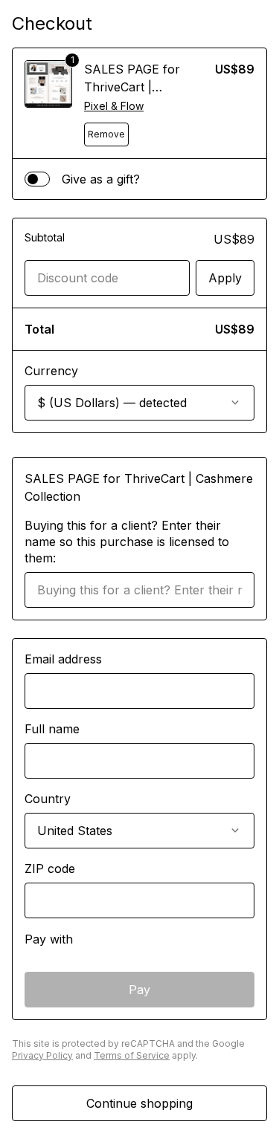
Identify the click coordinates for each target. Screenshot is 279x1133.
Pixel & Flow (114, 106)
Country (48, 798)
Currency (51, 370)
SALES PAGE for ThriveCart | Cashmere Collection (142, 87)
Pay (139, 989)
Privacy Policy (42, 1055)
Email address (63, 659)
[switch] (37, 179)
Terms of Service (132, 1055)
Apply (225, 277)
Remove (106, 134)
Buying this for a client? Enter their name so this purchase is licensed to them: (127, 541)
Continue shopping (139, 1103)
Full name (52, 728)
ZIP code (50, 868)
